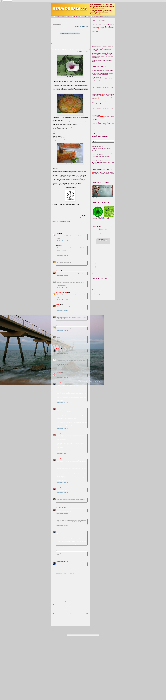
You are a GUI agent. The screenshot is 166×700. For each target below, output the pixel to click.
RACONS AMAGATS (95, 16)
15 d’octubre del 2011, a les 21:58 (62, 287)
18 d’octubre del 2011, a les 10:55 (62, 453)
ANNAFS (57, 348)
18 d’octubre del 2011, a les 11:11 (62, 482)
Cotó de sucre (58, 372)
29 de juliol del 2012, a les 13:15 (62, 556)
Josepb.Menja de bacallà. (60, 406)
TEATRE (101, 16)
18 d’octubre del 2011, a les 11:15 (62, 492)
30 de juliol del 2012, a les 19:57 (62, 566)
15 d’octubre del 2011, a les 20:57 (62, 266)
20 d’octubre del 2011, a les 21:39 (62, 513)
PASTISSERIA (87, 16)
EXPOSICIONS (68, 16)
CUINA (63, 16)
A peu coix (58, 270)
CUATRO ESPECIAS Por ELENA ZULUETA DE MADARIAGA (67, 357)
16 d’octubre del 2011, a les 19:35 (62, 353)
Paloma (57, 233)
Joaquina (58, 497)
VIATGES (106, 16)
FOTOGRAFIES (75, 16)
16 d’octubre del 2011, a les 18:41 (62, 343)
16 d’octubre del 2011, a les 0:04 (62, 299)
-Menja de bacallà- (98, 103)
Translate (107, 218)
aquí (103, 94)
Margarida (58, 304)
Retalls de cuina (103, 116)
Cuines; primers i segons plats (66, 221)
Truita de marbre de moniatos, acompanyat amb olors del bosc (67, 49)
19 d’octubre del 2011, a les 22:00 (62, 503)
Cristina (57, 325)
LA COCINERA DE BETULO (61, 292)
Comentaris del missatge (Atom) (65, 618)
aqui (98, 28)
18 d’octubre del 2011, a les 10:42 (62, 428)
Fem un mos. (96, 98)
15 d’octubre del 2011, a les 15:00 (62, 240)
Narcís (57, 335)
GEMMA (57, 260)
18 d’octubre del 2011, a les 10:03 (62, 402)
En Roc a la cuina (109, 95)
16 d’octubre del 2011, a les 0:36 (62, 310)
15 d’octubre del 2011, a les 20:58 (62, 275)
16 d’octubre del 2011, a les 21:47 (62, 377)
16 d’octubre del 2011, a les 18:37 (62, 330)
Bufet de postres (106, 118)
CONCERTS (58, 16)
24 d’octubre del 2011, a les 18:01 (62, 546)
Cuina (58, 221)
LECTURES (81, 16)
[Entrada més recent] (53, 613)
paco (57, 280)
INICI (54, 16)
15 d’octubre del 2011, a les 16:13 (62, 255)
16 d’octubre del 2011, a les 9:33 (62, 321)
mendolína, (58, 171)
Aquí (93, 172)
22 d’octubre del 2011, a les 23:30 (62, 525)
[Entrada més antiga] (87, 613)
